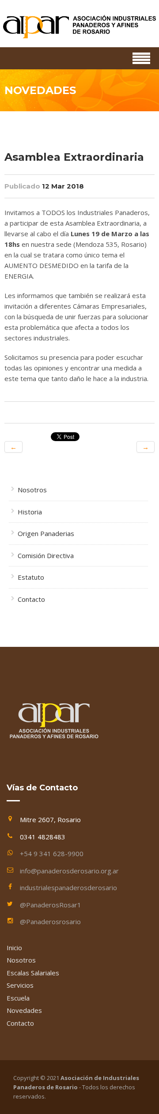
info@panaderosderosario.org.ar (69, 870)
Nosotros (32, 489)
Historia (30, 511)
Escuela (18, 997)
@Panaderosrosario (50, 921)
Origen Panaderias (46, 533)
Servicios (20, 985)
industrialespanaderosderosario (68, 887)
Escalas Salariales (33, 972)
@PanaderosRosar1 (50, 904)
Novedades (24, 1010)
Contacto (31, 599)
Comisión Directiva (46, 555)
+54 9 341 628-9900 (51, 853)
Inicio (14, 947)
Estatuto (31, 577)
